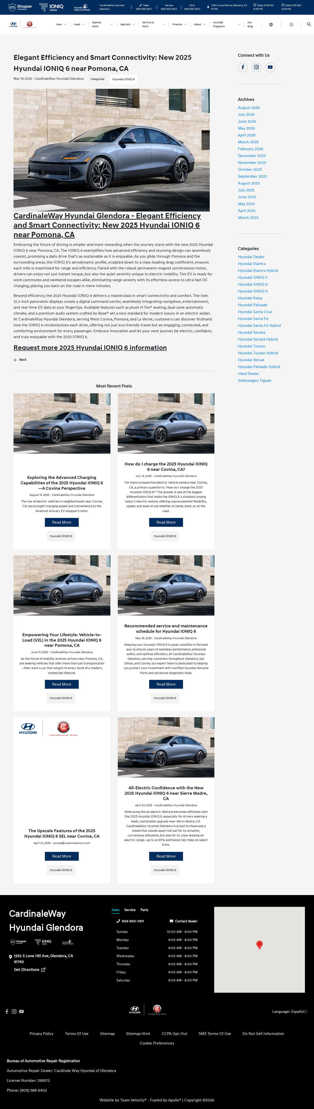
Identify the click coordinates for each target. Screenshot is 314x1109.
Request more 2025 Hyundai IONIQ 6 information (90, 347)
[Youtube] (270, 67)
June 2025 (247, 197)
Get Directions (27, 969)
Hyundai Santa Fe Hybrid (259, 325)
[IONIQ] (43, 942)
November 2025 (252, 162)
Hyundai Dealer (251, 256)
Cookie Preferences (157, 1043)
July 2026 (246, 114)
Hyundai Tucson (251, 346)
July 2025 (246, 190)
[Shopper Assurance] (18, 942)
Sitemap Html (138, 1033)
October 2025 (250, 169)
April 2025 (246, 210)
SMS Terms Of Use (215, 1033)
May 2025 (246, 203)
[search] (309, 24)
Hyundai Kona (250, 298)
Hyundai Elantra (251, 263)
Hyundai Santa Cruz (255, 311)
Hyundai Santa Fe (253, 318)
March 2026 (248, 142)
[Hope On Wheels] (68, 942)
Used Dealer (248, 373)
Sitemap (107, 1033)
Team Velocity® (133, 1100)
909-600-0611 (133, 921)
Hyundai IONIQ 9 (253, 291)
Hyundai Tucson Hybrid (258, 353)
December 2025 (252, 155)
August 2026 (249, 107)
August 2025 (249, 183)
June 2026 (247, 121)
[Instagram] (257, 67)
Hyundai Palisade (252, 305)
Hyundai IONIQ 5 (252, 277)
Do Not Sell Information (263, 1033)
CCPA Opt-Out (174, 1033)
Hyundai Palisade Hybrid (259, 366)
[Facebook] (243, 67)
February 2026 (250, 148)
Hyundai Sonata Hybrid (258, 339)
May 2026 (246, 128)
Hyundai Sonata (251, 332)
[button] (259, 945)
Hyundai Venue (251, 359)
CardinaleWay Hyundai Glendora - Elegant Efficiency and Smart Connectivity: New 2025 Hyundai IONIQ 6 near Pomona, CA (107, 225)
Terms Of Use (77, 1033)
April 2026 (247, 135)
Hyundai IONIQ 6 (123, 79)
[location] (208, 7)
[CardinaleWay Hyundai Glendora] (29, 24)
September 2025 (252, 176)
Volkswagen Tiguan (254, 380)
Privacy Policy (41, 1033)
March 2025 (248, 217)
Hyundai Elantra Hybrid (258, 270)
